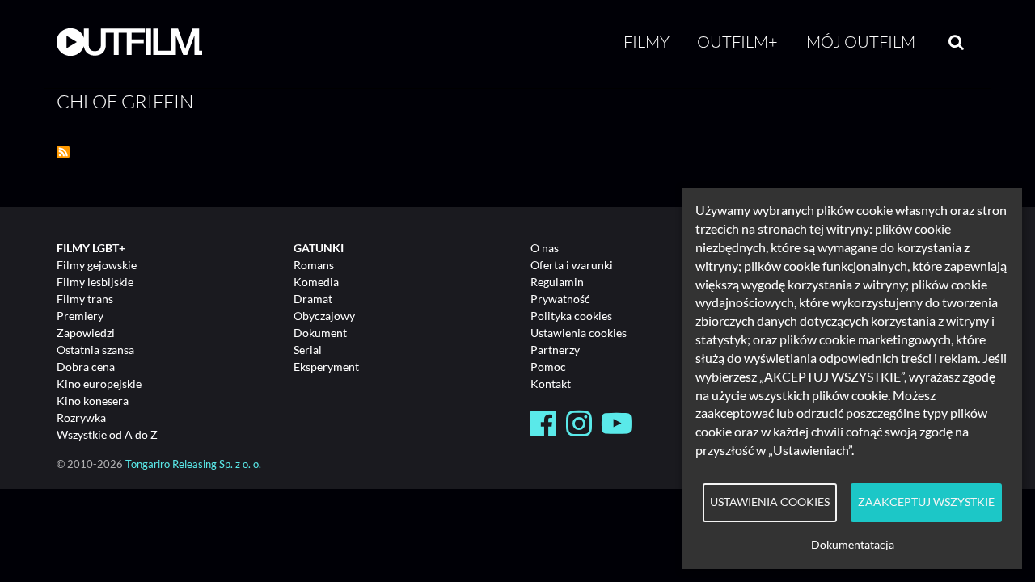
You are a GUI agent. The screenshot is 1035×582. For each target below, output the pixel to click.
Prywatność (560, 299)
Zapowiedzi (86, 333)
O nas (544, 248)
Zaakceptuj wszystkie (926, 502)
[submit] (956, 42)
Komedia (316, 282)
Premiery (80, 316)
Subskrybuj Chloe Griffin (63, 152)
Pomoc (548, 366)
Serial (308, 349)
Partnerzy (555, 349)
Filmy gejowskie (97, 265)
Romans (314, 265)
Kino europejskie (99, 383)
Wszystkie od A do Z (107, 434)
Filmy (646, 42)
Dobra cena (86, 366)
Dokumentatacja (852, 544)
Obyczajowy (324, 316)
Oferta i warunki (571, 265)
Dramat (313, 299)
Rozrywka (81, 417)
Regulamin (557, 282)
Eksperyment (326, 366)
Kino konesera (93, 400)
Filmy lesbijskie (95, 282)
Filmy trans (85, 299)
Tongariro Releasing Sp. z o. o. (193, 464)
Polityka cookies (571, 316)
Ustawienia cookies (578, 333)
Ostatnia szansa (95, 349)
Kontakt (550, 383)
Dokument (320, 333)
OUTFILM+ (737, 42)
